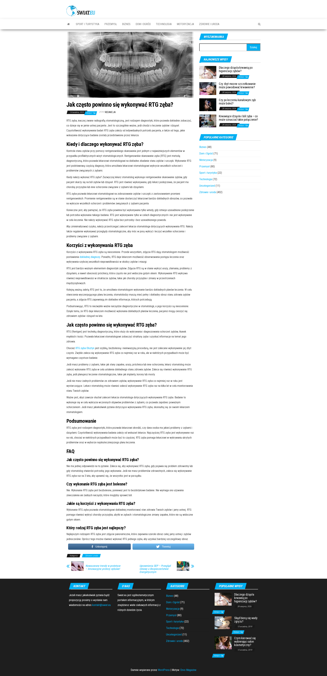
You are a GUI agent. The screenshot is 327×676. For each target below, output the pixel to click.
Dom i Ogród (143, 24)
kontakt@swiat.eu (101, 605)
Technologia (164, 24)
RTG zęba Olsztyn (84, 348)
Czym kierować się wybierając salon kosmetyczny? (245, 641)
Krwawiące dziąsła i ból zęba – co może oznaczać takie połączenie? (238, 117)
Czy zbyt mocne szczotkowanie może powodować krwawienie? (237, 85)
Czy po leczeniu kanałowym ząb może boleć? (237, 101)
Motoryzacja (185, 24)
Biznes (126, 24)
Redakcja (110, 112)
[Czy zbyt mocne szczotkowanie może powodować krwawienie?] (207, 88)
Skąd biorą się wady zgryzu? (245, 619)
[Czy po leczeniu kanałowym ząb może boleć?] (207, 104)
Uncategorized (207, 185)
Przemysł (110, 24)
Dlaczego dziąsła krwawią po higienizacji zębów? (235, 69)
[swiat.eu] (68, 24)
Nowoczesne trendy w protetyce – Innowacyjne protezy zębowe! (102, 567)
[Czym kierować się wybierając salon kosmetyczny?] (223, 642)
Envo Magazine (188, 670)
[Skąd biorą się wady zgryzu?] (223, 622)
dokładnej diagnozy (90, 257)
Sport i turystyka (87, 24)
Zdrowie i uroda (209, 24)
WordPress (164, 670)
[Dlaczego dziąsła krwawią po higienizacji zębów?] (207, 72)
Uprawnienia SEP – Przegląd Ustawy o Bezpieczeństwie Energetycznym (155, 569)
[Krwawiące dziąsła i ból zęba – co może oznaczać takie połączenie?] (207, 120)
